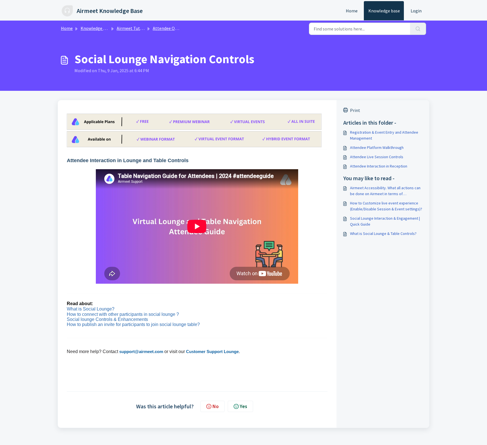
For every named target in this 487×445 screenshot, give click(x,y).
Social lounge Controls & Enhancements (107, 319)
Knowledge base (384, 11)
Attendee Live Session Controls (376, 156)
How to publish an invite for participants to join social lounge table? (133, 324)
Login (416, 11)
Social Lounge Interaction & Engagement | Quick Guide (385, 221)
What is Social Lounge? (90, 309)
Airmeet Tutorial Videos (139, 28)
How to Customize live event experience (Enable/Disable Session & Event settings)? (386, 206)
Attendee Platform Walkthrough (377, 147)
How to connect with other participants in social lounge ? (123, 314)
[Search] (418, 29)
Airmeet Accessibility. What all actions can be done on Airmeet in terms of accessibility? (385, 191)
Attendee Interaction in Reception (378, 166)
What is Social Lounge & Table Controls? (383, 233)
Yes (243, 406)
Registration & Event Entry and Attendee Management (384, 135)
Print (355, 110)
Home (352, 11)
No (215, 406)
